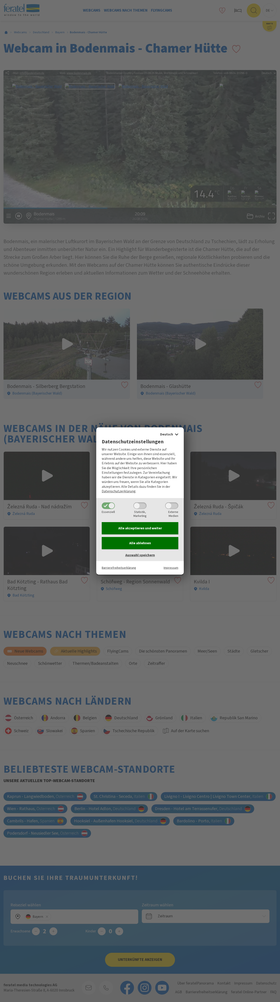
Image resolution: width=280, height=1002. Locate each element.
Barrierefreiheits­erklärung (119, 567)
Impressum (171, 567)
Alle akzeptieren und (140, 528)
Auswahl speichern (140, 555)
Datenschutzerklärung (119, 491)
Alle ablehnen (140, 543)
